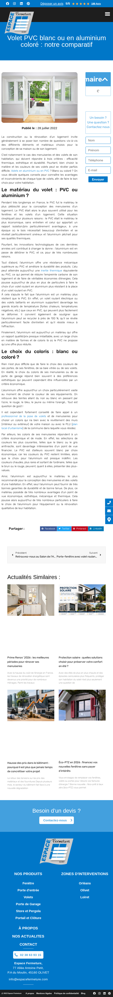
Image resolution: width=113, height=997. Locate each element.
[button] (107, 14)
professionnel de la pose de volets (23, 416)
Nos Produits (28, 874)
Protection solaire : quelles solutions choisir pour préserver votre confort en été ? (80, 662)
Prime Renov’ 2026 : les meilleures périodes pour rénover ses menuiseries (28, 662)
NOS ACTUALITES (28, 936)
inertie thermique (51, 270)
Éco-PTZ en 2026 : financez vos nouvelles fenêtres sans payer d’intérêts (78, 767)
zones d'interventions (84, 874)
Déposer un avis (51, 3)
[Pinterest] (28, 4)
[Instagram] (14, 4)
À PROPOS (28, 928)
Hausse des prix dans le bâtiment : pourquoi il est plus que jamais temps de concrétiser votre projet (30, 767)
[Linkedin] (21, 4)
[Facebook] (7, 4)
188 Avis (96, 3)
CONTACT (28, 944)
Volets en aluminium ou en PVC (30, 170)
